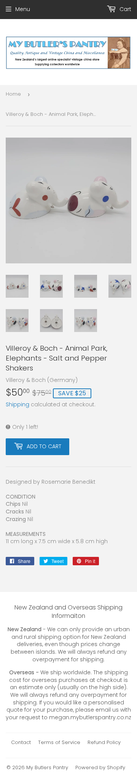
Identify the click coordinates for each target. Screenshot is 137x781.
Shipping (17, 404)
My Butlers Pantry (47, 767)
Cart (124, 9)
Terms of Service (59, 742)
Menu (22, 9)
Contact (21, 742)
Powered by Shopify (100, 767)
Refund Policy (104, 742)
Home (13, 94)
